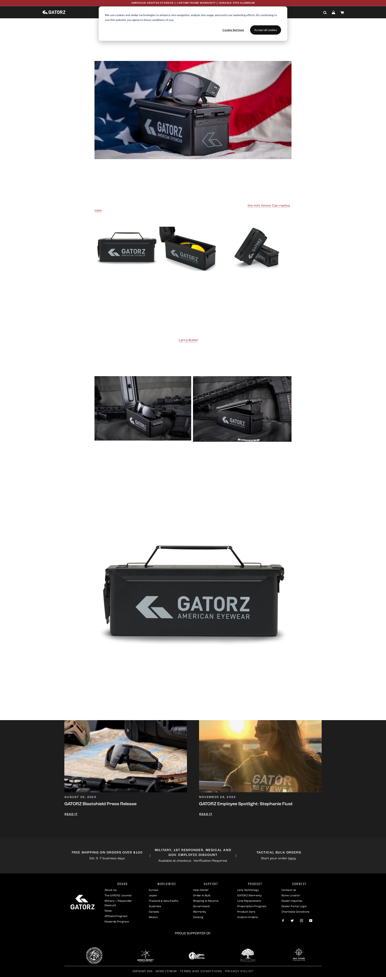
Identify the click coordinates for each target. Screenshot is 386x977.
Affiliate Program (116, 916)
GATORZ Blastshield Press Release (100, 804)
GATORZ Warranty (249, 895)
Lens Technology (248, 890)
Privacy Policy (239, 971)
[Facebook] (282, 920)
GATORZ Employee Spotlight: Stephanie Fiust (246, 804)
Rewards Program (117, 921)
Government (201, 906)
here (292, 858)
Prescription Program (252, 906)
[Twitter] (292, 920)
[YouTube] (310, 920)
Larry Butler (188, 340)
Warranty (199, 912)
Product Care (246, 912)
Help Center (201, 890)
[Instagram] (301, 920)
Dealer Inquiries (291, 901)
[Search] (325, 12)
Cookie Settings (233, 30)
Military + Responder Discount (118, 903)
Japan (153, 895)
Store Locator (290, 895)
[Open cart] (342, 12)
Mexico (153, 917)
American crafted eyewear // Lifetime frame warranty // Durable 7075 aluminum (193, 3)
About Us (111, 890)
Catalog (198, 917)
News (108, 911)
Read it (71, 814)
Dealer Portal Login (294, 906)
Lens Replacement (249, 901)
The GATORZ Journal (118, 895)
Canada (154, 912)
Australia (155, 906)
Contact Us (288, 890)
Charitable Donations (295, 912)
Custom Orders (247, 917)
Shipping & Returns (205, 901)
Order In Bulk (201, 895)
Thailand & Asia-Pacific (163, 901)
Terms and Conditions (201, 971)
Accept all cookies (265, 30)
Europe (153, 890)
